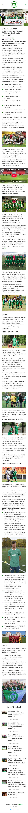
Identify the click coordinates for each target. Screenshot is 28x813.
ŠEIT (5, 248)
